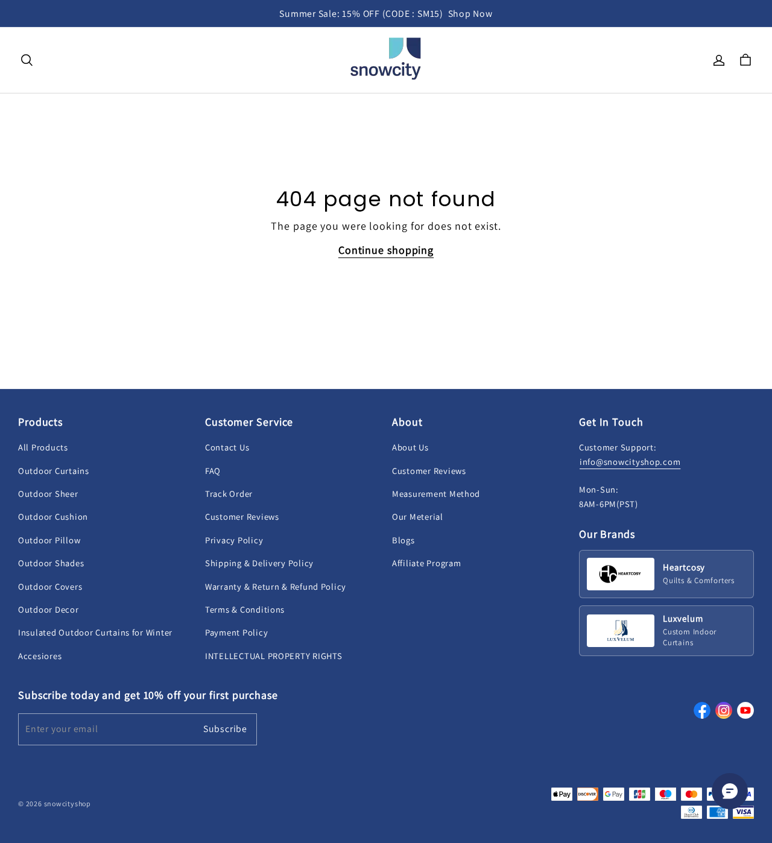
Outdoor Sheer (48, 493)
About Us (410, 447)
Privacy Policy (234, 540)
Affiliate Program (426, 563)
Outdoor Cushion (53, 516)
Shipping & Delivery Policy (259, 563)
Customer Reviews (242, 516)
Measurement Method (436, 493)
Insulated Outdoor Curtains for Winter (95, 632)
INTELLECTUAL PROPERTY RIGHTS (273, 655)
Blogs (403, 540)
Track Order (229, 493)
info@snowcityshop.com (630, 461)
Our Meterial (417, 516)
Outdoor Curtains (53, 470)
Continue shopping (386, 250)
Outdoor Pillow (49, 540)
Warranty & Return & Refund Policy (275, 586)
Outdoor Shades (51, 563)
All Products (43, 447)
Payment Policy (236, 632)
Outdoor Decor (48, 609)
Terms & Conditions (245, 609)
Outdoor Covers (50, 586)
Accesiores (40, 655)
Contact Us (227, 447)
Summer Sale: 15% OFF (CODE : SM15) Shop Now (386, 13)
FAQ (213, 470)
